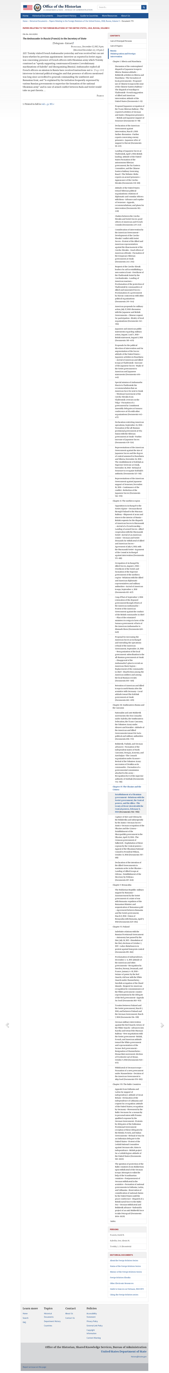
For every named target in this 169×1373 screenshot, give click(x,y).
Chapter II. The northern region (126, 501)
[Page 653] (99, 70)
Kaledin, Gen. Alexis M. (120, 1241)
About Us (69, 1313)
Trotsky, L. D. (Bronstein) (120, 1246)
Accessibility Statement (92, 1315)
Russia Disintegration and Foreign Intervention (122, 54)
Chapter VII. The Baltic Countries (127, 1084)
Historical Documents (49, 1315)
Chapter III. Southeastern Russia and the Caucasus (128, 706)
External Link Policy (95, 1325)
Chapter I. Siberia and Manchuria (127, 61)
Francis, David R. (117, 1235)
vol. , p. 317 (46, 104)
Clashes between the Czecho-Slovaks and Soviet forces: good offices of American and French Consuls (129, 220)
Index (113, 1221)
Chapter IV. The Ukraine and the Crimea (127, 788)
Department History (52, 1321)
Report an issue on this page (34, 1367)
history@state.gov (139, 1356)
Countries (48, 1325)
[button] (42, 15)
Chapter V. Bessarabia (122, 885)
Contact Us (70, 1318)
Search (25, 1318)
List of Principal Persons (121, 41)
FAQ (24, 1322)
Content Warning (94, 1338)
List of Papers (116, 46)
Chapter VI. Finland (121, 927)
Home (25, 1313)
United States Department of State (124, 1351)
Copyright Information (91, 1332)
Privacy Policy (92, 1321)
